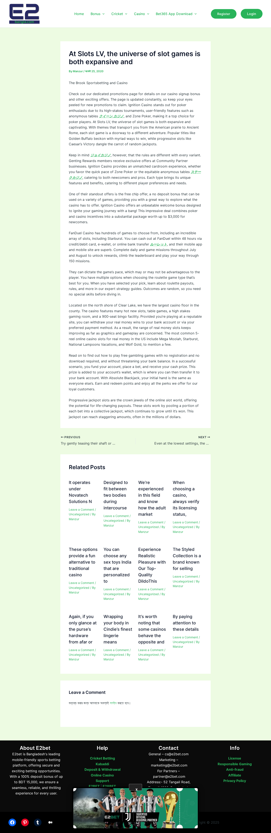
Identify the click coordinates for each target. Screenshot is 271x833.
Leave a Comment (81, 509)
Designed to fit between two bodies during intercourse (116, 495)
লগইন (113, 703)
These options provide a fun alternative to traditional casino (83, 562)
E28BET (109, 786)
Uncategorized (79, 514)
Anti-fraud (234, 769)
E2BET (94, 786)
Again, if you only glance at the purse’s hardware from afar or (83, 629)
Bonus (95, 14)
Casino (139, 14)
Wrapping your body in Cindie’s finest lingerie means (118, 629)
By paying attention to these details (186, 623)
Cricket (117, 14)
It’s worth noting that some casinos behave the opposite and (152, 629)
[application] (102, 13)
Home (79, 14)
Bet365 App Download (174, 14)
